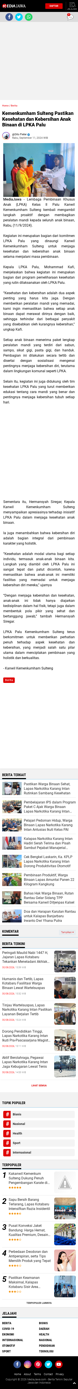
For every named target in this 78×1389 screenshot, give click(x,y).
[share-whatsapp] (28, 17)
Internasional (22, 1152)
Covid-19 (8, 1328)
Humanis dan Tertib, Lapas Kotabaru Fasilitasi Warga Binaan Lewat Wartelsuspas (23, 983)
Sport (16, 1143)
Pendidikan (47, 1345)
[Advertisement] (39, 61)
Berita (14, 105)
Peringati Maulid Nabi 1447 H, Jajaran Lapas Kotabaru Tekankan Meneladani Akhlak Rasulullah (25, 957)
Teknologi (46, 1351)
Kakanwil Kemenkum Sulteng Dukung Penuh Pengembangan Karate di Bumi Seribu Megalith (28, 1178)
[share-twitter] (19, 17)
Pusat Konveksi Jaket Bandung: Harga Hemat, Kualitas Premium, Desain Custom (28, 1230)
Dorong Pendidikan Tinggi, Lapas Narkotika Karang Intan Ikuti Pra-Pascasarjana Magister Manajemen (26, 1036)
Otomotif (8, 1345)
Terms (37, 1374)
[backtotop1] (74, 1383)
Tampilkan (66, 932)
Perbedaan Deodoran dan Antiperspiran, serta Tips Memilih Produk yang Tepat (30, 1256)
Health (17, 1133)
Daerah (44, 1328)
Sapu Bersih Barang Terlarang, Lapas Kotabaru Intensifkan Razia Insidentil (29, 1204)
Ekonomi (8, 1334)
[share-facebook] (9, 17)
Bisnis (17, 1114)
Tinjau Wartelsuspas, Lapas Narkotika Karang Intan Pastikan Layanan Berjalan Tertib (27, 1009)
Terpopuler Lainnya (39, 1303)
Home (5, 105)
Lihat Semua (39, 1085)
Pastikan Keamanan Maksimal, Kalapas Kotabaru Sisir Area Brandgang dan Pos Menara (30, 1282)
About (27, 1374)
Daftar (54, 6)
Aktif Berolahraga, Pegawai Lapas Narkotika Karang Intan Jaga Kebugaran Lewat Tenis (25, 1062)
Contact (48, 1374)
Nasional (19, 1124)
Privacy (60, 1374)
